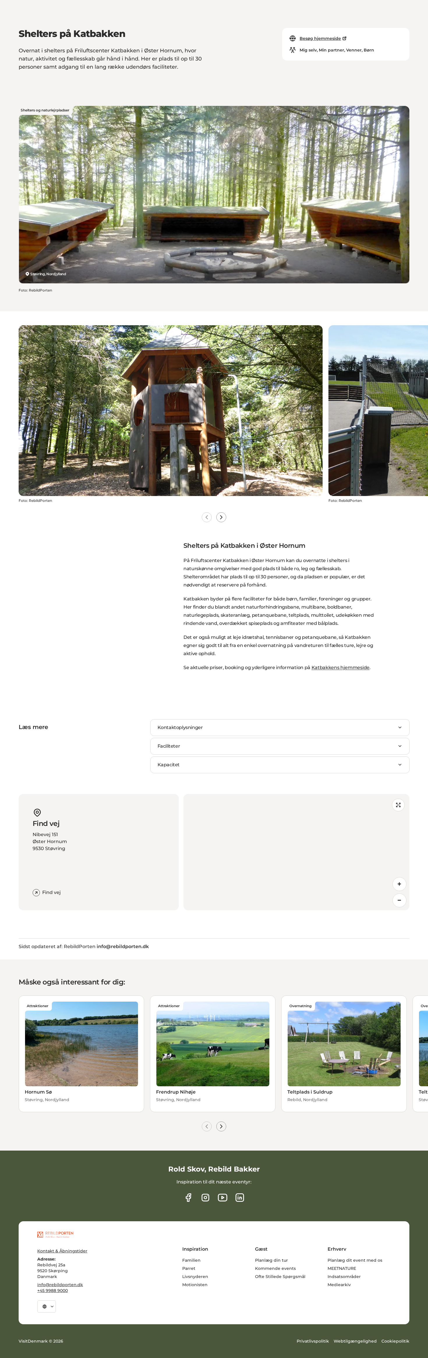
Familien (191, 1260)
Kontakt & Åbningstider (62, 1251)
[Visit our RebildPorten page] (188, 1197)
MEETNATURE (342, 1268)
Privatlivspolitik (313, 1341)
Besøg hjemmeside (320, 38)
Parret (188, 1268)
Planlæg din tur (271, 1260)
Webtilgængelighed (355, 1341)
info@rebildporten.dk (60, 1284)
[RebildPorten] (55, 1235)
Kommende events (275, 1268)
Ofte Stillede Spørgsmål (280, 1276)
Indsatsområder (344, 1276)
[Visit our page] (205, 1197)
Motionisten (195, 1284)
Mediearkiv (339, 1284)
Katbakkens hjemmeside (340, 667)
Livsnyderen (195, 1276)
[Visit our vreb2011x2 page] (222, 1197)
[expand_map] (398, 805)
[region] (296, 852)
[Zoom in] (399, 884)
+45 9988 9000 (52, 1290)
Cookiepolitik (395, 1341)
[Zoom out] (399, 900)
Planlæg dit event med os (355, 1260)
